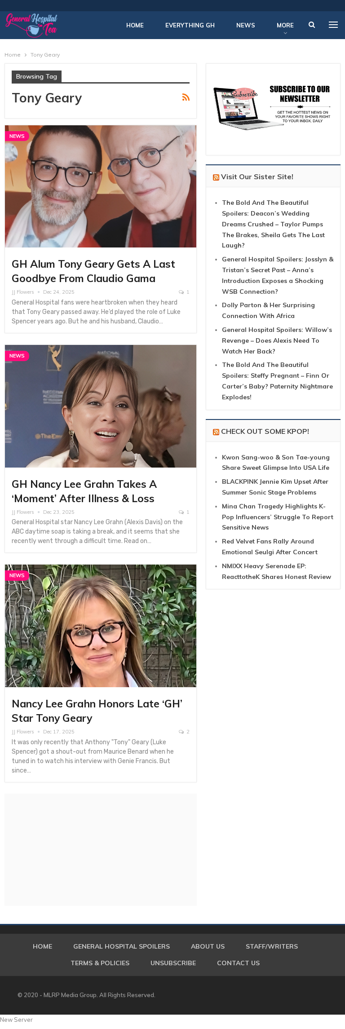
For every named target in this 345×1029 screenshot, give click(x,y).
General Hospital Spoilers (121, 946)
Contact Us (238, 963)
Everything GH (190, 25)
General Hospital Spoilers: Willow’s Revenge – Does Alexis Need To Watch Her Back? (277, 340)
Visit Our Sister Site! (257, 176)
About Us (208, 946)
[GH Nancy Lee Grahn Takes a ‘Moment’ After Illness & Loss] (100, 406)
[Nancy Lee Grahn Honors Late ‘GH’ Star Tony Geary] (100, 626)
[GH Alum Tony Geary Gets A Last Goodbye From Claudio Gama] (100, 186)
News (245, 25)
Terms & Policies (100, 963)
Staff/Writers (272, 946)
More (285, 25)
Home (135, 25)
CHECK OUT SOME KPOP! (265, 431)
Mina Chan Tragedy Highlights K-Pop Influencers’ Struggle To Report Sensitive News (277, 517)
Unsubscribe (173, 963)
